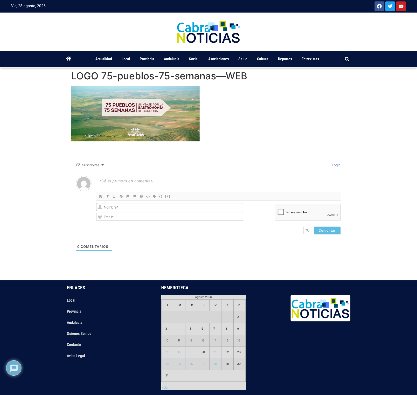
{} (161, 196)
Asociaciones (218, 59)
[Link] (154, 197)
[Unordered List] (134, 197)
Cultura (262, 59)
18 (179, 352)
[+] (167, 196)
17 (166, 352)
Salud (242, 59)
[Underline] (114, 197)
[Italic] (107, 197)
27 (203, 364)
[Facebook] (379, 6)
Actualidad (103, 59)
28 (215, 364)
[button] (347, 59)
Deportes (285, 59)
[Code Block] (148, 197)
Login (336, 165)
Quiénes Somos (79, 333)
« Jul (164, 387)
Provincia (147, 59)
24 (167, 364)
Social (194, 59)
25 (179, 364)
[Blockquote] (141, 197)
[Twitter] (390, 6)
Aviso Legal (76, 355)
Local (126, 59)
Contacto (74, 344)
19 (190, 352)
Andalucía (171, 59)
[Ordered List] (127, 197)
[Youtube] (401, 6)
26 (191, 364)
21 (214, 352)
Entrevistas (310, 59)
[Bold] (100, 197)
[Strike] (121, 197)
